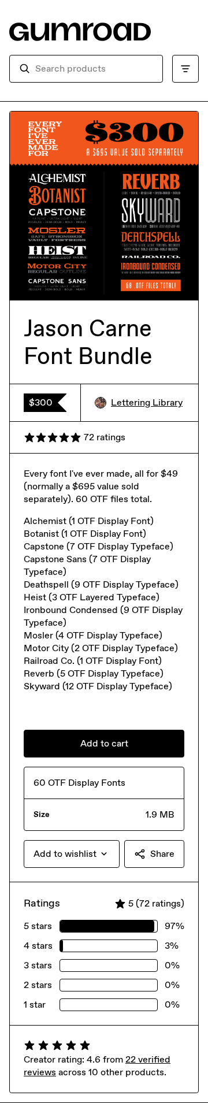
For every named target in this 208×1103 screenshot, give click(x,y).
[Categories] (185, 69)
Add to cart (104, 743)
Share (162, 853)
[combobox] (94, 68)
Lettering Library (147, 402)
